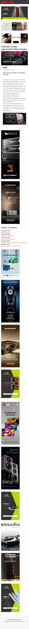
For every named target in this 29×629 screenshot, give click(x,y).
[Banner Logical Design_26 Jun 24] (14, 42)
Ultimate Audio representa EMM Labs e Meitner (13, 242)
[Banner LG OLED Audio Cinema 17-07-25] (10, 444)
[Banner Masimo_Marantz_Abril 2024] (10, 223)
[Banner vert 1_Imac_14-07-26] (10, 397)
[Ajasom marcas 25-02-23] (10, 178)
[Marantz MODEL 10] (10, 367)
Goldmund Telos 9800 (7, 235)
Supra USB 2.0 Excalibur (7, 239)
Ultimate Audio (19, 112)
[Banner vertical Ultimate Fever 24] (10, 581)
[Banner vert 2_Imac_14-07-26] (10, 611)
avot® (23, 621)
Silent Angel (19, 83)
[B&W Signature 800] (10, 322)
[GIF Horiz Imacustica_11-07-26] (14, 19)
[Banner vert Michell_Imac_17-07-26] (10, 519)
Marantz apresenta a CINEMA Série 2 (11, 246)
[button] (27, 2)
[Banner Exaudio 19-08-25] (10, 550)
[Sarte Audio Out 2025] (10, 489)
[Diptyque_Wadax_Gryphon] (14, 31)
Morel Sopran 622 (6, 232)
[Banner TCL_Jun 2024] (10, 277)
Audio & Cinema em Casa (14, 619)
